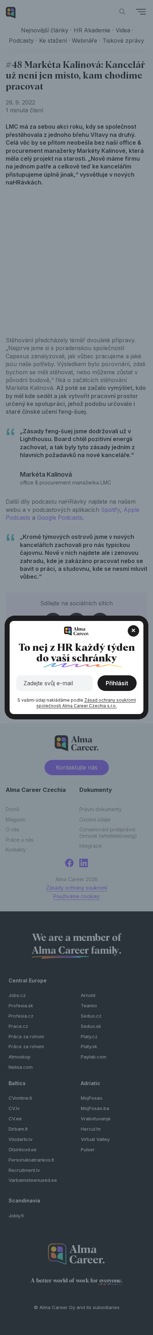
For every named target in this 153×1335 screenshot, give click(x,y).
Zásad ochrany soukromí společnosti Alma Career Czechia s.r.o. (86, 702)
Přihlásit (117, 683)
